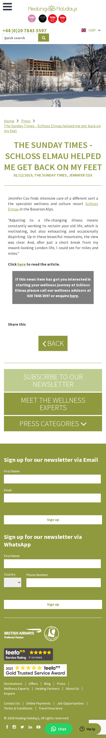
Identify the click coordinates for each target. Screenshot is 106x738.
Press (26, 120)
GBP (92, 30)
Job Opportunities (70, 703)
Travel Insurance (51, 708)
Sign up (53, 519)
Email (8, 490)
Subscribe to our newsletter (53, 380)
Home (9, 120)
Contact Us (12, 703)
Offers (33, 683)
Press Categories (49, 423)
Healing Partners (47, 688)
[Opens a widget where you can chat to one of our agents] (87, 729)
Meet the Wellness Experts (53, 403)
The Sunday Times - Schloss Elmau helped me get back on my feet (52, 128)
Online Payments (38, 703)
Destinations (13, 683)
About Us (72, 688)
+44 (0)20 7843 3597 (24, 30)
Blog (47, 683)
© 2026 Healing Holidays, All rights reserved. (36, 718)
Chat (62, 728)
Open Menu (8, 6)
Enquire (9, 693)
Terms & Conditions (18, 708)
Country (10, 574)
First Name (12, 471)
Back (55, 343)
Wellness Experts (16, 688)
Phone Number (37, 575)
